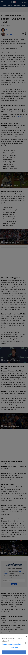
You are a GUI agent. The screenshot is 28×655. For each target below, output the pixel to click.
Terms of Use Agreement (15, 644)
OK (14, 652)
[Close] (26, 636)
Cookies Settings (14, 647)
